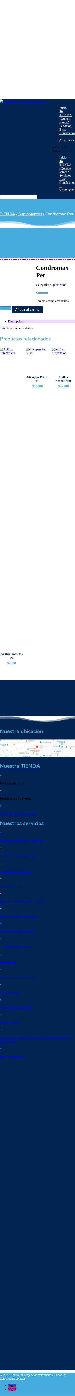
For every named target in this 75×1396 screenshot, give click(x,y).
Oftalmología (10, 993)
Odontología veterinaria (18, 977)
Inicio (63, 108)
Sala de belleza (11, 1057)
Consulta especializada (17, 856)
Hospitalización (11, 886)
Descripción (15, 321)
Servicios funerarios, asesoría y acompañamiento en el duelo (35, 1040)
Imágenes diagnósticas (17, 932)
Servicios (65, 126)
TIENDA (65, 115)
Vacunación (8, 962)
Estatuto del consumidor (18, 814)
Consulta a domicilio (15, 871)
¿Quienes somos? (65, 120)
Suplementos (30, 214)
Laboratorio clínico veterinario (22, 902)
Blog (62, 129)
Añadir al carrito (27, 309)
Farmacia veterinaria (15, 947)
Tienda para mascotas (16, 1008)
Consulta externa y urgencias (21, 841)
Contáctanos (67, 133)
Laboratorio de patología (18, 917)
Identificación (9, 1023)
